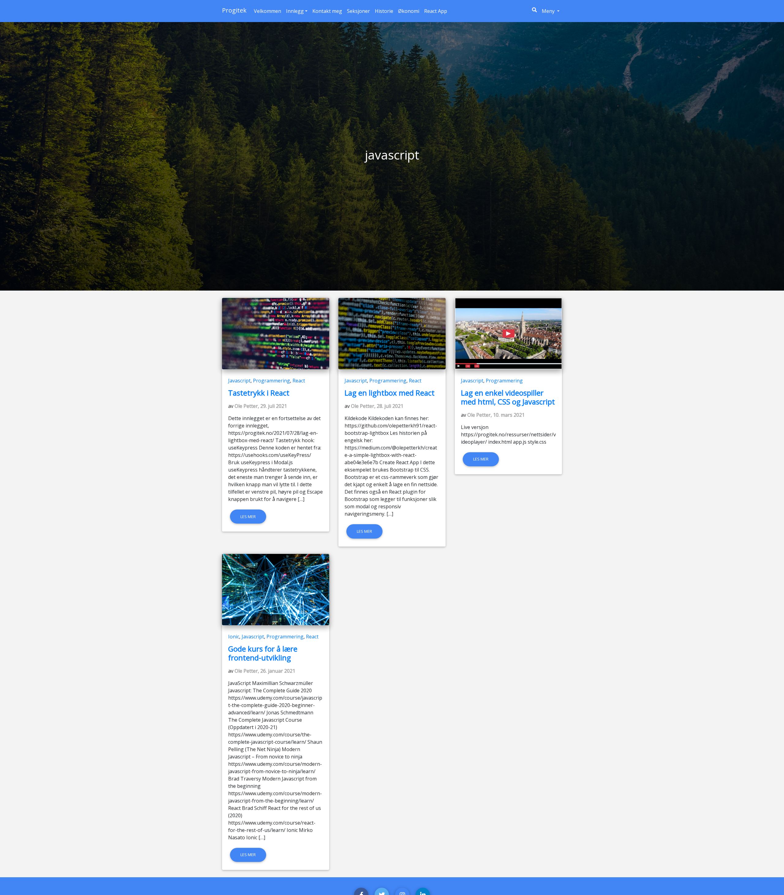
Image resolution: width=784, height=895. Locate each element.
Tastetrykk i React (258, 393)
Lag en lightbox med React (390, 393)
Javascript (239, 380)
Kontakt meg (327, 11)
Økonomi (408, 11)
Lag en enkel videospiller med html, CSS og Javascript (508, 397)
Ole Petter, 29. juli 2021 (261, 406)
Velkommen (267, 11)
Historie (384, 11)
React (298, 380)
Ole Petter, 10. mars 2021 (496, 415)
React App (435, 11)
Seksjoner (358, 11)
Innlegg (295, 11)
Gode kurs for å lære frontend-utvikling (262, 653)
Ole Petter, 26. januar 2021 (265, 670)
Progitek (234, 10)
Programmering (271, 380)
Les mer (248, 516)
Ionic (233, 636)
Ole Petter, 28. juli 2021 (377, 406)
